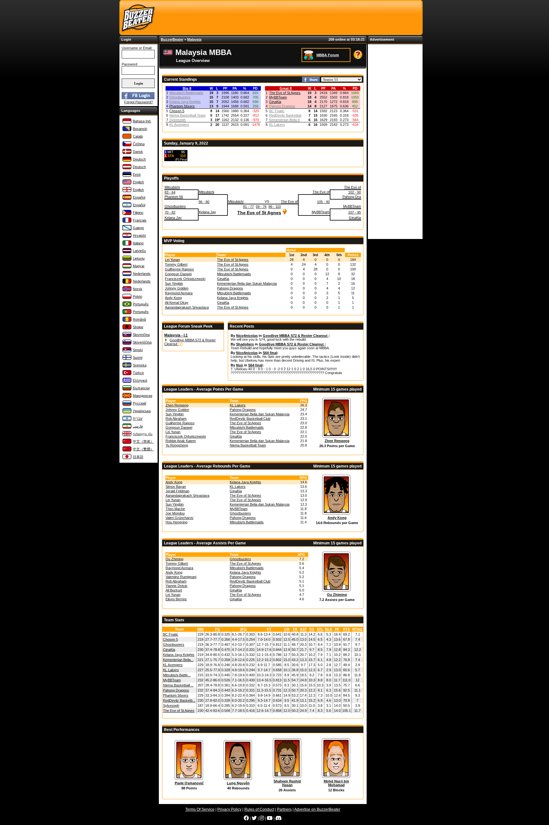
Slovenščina (142, 342)
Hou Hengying (176, 522)
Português (141, 304)
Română (139, 319)
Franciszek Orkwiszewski (185, 279)
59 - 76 (261, 206)
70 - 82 (170, 212)
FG (217, 629)
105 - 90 (323, 202)
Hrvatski (139, 235)
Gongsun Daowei (178, 274)
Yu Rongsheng (177, 445)
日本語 (138, 457)
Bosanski (140, 129)
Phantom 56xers (182, 106)
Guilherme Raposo (179, 269)
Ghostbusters (180, 97)
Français (139, 220)
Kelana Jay (207, 212)
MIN (200, 629)
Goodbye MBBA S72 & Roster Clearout (296, 336)
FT (269, 629)
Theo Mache (175, 509)
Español (139, 197)
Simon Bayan (176, 486)
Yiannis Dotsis (176, 586)
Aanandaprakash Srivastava (187, 307)
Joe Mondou (175, 513)
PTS (346, 629)
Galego (138, 228)
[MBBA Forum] (309, 55)
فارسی (138, 426)
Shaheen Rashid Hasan (287, 783)
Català (138, 136)
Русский (139, 403)
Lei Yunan (172, 260)
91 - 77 (248, 206)
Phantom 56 (174, 197)
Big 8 (187, 88)
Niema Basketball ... (178, 685)
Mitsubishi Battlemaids (186, 93)
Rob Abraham (176, 418)
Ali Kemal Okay (176, 302)
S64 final (270, 353)
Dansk (138, 151)
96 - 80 (204, 202)
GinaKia (275, 102)
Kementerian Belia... (178, 660)
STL (320, 629)
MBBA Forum (327, 55)
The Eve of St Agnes (285, 93)
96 (183, 152)
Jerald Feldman (177, 491)
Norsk (137, 289)
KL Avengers (179, 124)
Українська (142, 411)
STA (170, 156)
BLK (328, 629)
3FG (243, 629)
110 (183, 156)
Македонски (142, 396)
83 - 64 (170, 192)
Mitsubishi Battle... (177, 675)
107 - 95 (354, 212)
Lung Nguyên (238, 783)
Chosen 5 (176, 111)
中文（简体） (143, 441)
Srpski (138, 350)
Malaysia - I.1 (176, 335)
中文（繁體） (143, 449)
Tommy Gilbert (176, 264)
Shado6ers (245, 344)
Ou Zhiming (174, 559)
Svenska (139, 365)
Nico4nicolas (247, 336)
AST (303, 629)
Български (141, 388)
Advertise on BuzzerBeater (317, 809)
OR (286, 629)
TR (295, 629)
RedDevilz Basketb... (179, 700)
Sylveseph (177, 120)
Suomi (137, 357)
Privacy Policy (229, 809)
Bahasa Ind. (142, 121)
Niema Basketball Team (187, 115)
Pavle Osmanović (189, 783)
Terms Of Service (199, 809)
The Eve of (352, 187)
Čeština (139, 144)
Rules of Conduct (259, 809)
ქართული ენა (142, 434)
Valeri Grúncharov (179, 518)
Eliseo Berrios (176, 599)
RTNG (357, 629)
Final (183, 159)
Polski (137, 296)
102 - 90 (354, 192)
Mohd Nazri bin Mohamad (336, 783)
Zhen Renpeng (177, 405)
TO (311, 629)
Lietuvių (139, 258)
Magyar (139, 266)
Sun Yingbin (174, 283)
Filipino (138, 213)
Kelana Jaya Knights (185, 102)
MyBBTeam (278, 97)
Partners (284, 809)
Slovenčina (141, 335)
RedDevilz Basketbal (285, 115)
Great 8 (286, 88)
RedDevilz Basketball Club (250, 418)
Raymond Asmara (179, 293)
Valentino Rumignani (181, 577)
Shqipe (138, 327)
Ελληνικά (140, 380)
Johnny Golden (176, 288)
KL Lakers (277, 124)
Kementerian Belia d (284, 120)
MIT (170, 152)
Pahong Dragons (282, 106)
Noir (239, 365)
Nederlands (142, 274)
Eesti (136, 174)
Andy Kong (173, 298)
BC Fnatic (276, 111)
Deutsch (139, 159)
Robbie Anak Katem (181, 441)
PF (337, 629)
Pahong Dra (351, 197)
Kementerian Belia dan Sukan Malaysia (247, 283)
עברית (137, 418)
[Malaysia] (168, 54)
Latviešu (139, 251)
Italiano (138, 243)
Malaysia (194, 39)
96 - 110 (274, 206)
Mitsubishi (172, 187)
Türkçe (138, 373)
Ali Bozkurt (174, 590)
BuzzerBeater (172, 39)
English (138, 182)
